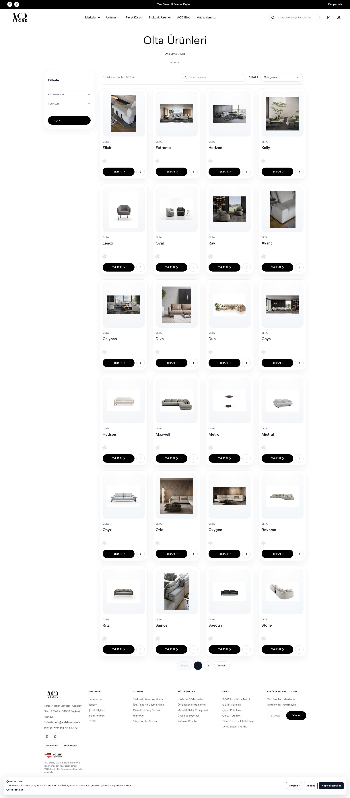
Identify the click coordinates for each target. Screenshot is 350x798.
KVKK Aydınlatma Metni (236, 699)
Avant (267, 243)
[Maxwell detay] (193, 458)
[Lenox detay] (140, 267)
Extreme (163, 147)
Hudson (109, 434)
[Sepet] (328, 17)
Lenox (108, 243)
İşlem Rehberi (96, 715)
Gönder (296, 715)
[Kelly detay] (299, 172)
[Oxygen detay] (246, 554)
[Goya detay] (299, 363)
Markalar (91, 17)
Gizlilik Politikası (231, 704)
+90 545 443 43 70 (65, 727)
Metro (214, 434)
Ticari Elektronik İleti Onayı (238, 721)
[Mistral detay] (299, 458)
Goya (266, 338)
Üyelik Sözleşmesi (188, 715)
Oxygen (215, 529)
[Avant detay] (299, 267)
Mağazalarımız (206, 17)
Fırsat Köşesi (134, 17)
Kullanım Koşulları (188, 721)
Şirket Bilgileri (96, 710)
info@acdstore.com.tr (67, 722)
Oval (160, 243)
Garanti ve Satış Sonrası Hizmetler (146, 713)
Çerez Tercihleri (231, 715)
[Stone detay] (299, 649)
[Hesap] (339, 17)
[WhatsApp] (16, 4)
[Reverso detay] (299, 554)
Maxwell (163, 434)
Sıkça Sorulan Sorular (145, 721)
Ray (212, 243)
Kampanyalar (335, 4)
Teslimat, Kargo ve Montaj (148, 699)
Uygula (56, 120)
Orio (159, 529)
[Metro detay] (246, 458)
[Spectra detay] (246, 649)
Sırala (254, 77)
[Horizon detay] (246, 172)
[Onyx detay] (140, 554)
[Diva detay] (193, 363)
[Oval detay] (193, 267)
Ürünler (111, 17)
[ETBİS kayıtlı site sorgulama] (63, 755)
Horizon (215, 147)
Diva (160, 338)
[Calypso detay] (140, 363)
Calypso (110, 338)
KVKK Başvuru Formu (234, 726)
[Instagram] (9, 4)
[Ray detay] (246, 267)
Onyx (107, 529)
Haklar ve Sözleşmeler (190, 699)
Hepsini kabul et (331, 785)
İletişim (92, 704)
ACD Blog (183, 17)
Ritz (106, 625)
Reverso (269, 529)
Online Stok (52, 745)
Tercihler (294, 785)
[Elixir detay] (140, 172)
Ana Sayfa (171, 53)
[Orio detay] (193, 554)
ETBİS (92, 721)
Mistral (268, 434)
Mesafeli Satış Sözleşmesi (193, 710)
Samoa (162, 625)
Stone (267, 625)
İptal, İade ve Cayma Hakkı (148, 704)
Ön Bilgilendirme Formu (192, 704)
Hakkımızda (95, 699)
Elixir (107, 147)
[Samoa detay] (193, 649)
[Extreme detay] (193, 172)
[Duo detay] (246, 363)
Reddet (310, 785)
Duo (212, 338)
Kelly (266, 147)
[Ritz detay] (140, 649)
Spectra (215, 625)
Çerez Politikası (231, 710)
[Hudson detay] (140, 458)
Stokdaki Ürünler (160, 17)
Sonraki (222, 665)
